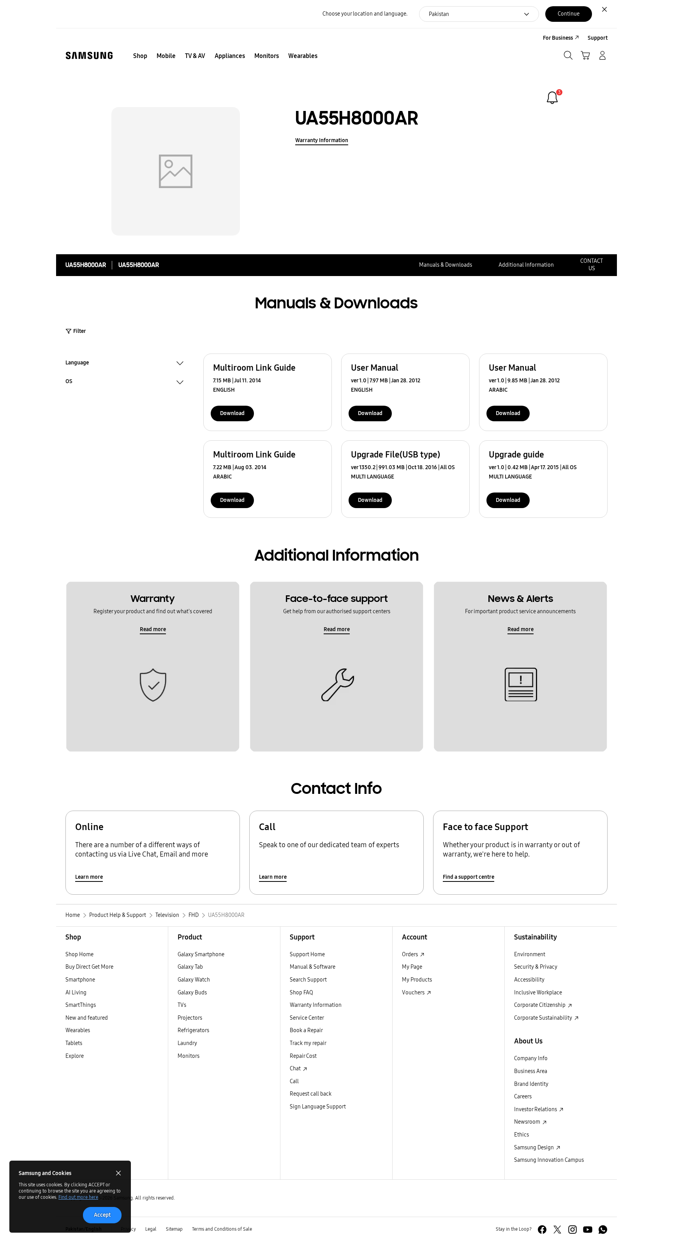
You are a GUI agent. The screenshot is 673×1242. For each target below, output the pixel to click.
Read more (153, 629)
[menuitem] (140, 56)
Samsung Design (534, 1147)
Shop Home (79, 954)
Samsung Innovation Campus (549, 1160)
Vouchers (414, 992)
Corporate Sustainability (543, 1018)
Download (232, 413)
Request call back (310, 1094)
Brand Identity (531, 1084)
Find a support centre (468, 877)
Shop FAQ (301, 992)
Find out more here (78, 1197)
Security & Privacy (535, 967)
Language (77, 363)
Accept (102, 1215)
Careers (523, 1096)
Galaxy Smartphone (201, 954)
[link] (552, 98)
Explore (74, 1056)
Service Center (307, 1018)
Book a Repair (306, 1030)
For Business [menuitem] (558, 38)
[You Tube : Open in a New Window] (587, 1229)
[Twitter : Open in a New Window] (557, 1229)
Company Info (531, 1058)
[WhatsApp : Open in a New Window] (603, 1229)
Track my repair (308, 1043)
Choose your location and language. (364, 14)
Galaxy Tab (190, 967)
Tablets (73, 1043)
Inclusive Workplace (538, 992)
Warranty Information (321, 140)
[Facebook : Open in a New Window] (542, 1229)
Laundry (187, 1043)
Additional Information (526, 265)
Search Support (308, 979)
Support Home (307, 954)
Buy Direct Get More (89, 967)
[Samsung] (89, 55)
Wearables (77, 1030)
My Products (417, 979)
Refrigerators (193, 1030)
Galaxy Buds (192, 992)
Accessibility (529, 979)
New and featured (86, 1018)
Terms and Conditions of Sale (222, 1229)
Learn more (89, 877)
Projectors (190, 1018)
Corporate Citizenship (540, 1005)
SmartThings (80, 1005)
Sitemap (174, 1229)
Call (294, 1081)
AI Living (75, 992)
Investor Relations (536, 1109)
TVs (182, 1005)
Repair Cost (303, 1056)
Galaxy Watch (194, 979)
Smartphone (80, 979)
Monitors (188, 1056)
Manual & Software (312, 967)
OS (68, 382)
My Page (412, 967)
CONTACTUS (591, 265)
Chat (296, 1068)
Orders (410, 954)
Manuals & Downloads (445, 265)
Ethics (521, 1134)
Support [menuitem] (598, 38)
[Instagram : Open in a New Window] (572, 1229)
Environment (529, 954)
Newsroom (527, 1122)
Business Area (530, 1071)
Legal (151, 1229)
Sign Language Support (318, 1106)
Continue (569, 14)
